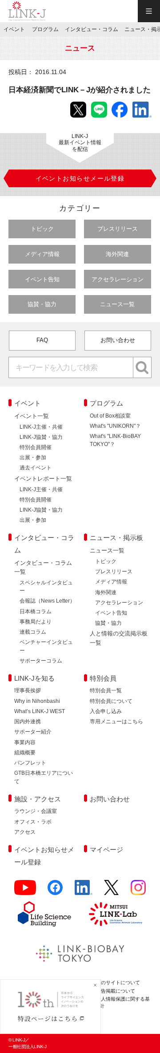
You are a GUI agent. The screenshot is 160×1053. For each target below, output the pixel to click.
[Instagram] (138, 891)
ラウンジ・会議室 (35, 811)
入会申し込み (106, 711)
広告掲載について (115, 991)
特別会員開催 (36, 447)
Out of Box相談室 (110, 416)
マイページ (106, 849)
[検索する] (142, 367)
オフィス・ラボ (33, 822)
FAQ (42, 340)
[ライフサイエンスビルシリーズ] (44, 914)
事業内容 (25, 742)
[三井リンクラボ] (115, 914)
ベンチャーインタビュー (46, 646)
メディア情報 (42, 254)
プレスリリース (117, 228)
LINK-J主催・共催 (41, 427)
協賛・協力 (42, 304)
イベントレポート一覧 (43, 478)
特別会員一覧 (106, 690)
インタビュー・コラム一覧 (43, 567)
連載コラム (33, 632)
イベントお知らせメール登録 (44, 856)
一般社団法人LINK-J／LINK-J (27, 11)
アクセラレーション (118, 279)
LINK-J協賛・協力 (41, 437)
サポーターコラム (41, 661)
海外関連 (117, 254)
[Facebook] (55, 891)
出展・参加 (33, 457)
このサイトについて (118, 982)
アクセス (25, 832)
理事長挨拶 (27, 690)
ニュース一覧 (117, 304)
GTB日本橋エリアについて (43, 777)
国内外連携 (27, 721)
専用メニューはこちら (116, 721)
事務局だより (36, 622)
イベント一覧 (31, 416)
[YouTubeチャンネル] (25, 891)
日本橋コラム (36, 611)
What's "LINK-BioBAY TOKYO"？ (115, 440)
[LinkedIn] (83, 891)
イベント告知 (42, 279)
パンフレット (30, 763)
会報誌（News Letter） (47, 601)
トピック (42, 228)
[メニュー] (149, 11)
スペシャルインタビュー (46, 587)
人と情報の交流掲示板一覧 (119, 638)
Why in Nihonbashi (37, 701)
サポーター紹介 (33, 732)
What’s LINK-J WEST (39, 711)
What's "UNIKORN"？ (115, 426)
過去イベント (36, 468)
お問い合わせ (117, 340)
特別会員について (111, 701)
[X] (111, 891)
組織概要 (25, 752)
